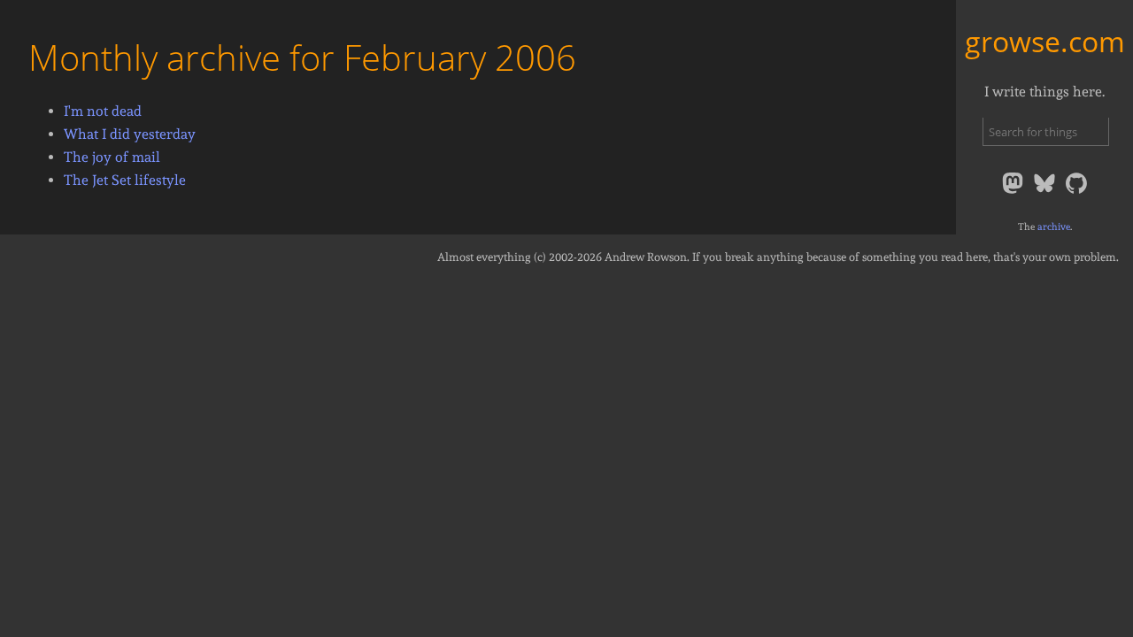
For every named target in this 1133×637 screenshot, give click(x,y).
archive (1053, 226)
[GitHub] (1076, 192)
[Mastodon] (1014, 192)
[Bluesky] (1046, 192)
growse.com (1045, 41)
